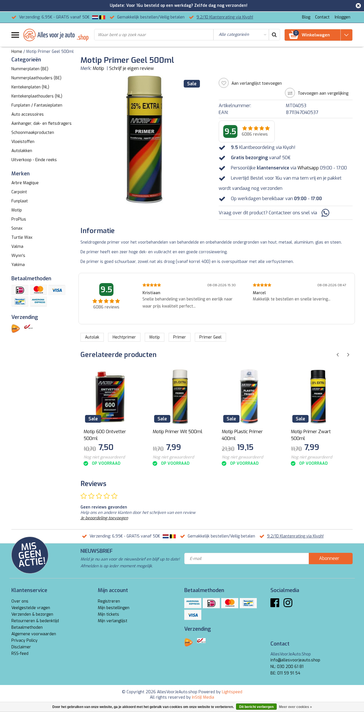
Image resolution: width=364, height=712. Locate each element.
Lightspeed (232, 692)
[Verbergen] (358, 5)
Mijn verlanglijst (112, 621)
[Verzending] (15, 328)
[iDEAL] (19, 290)
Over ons (19, 601)
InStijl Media (203, 697)
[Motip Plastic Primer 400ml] (249, 397)
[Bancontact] (19, 301)
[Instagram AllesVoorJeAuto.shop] (288, 605)
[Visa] (56, 290)
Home (16, 51)
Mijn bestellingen (113, 608)
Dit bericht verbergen (256, 707)
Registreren (109, 601)
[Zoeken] (274, 35)
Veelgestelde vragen (30, 608)
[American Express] (38, 301)
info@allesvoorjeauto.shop (295, 660)
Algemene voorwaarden (33, 634)
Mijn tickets (108, 614)
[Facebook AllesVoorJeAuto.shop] (274, 605)
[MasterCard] (38, 290)
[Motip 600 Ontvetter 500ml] (111, 397)
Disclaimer (21, 647)
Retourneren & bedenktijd (35, 621)
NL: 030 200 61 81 (286, 666)
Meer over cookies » (295, 707)
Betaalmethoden (27, 627)
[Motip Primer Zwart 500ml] (318, 397)
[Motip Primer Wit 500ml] (180, 397)
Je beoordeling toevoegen (104, 518)
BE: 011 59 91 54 (285, 673)
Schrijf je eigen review (131, 68)
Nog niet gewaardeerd (104, 457)
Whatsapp (308, 168)
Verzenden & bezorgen (32, 614)
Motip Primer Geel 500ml (50, 51)
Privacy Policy (24, 640)
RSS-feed (19, 653)
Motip (98, 68)
